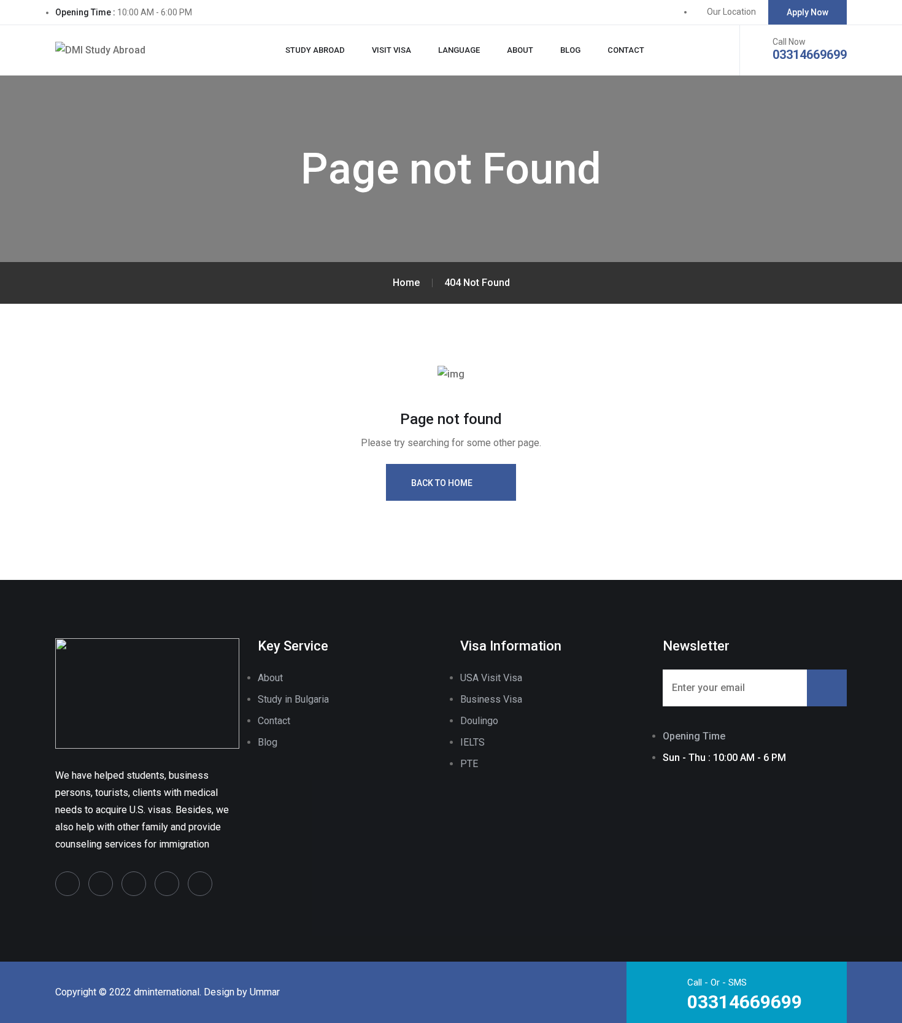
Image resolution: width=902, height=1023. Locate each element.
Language (459, 50)
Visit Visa (391, 50)
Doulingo (479, 721)
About (520, 50)
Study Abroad (315, 50)
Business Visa (491, 699)
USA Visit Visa (491, 678)
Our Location (731, 12)
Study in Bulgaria (293, 699)
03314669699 (810, 54)
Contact (625, 50)
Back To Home (441, 483)
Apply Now (807, 12)
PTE (469, 764)
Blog (570, 50)
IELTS (472, 742)
